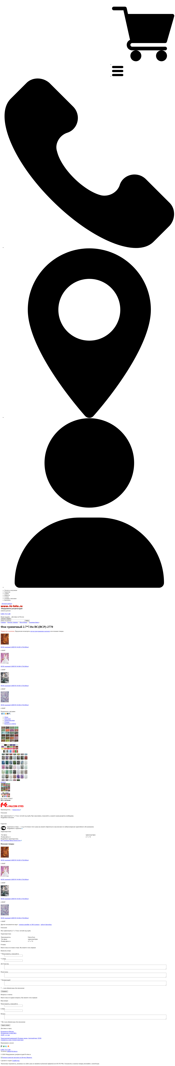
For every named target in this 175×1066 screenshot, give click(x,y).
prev (2, 782)
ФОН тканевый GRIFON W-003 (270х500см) (15, 685)
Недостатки (4, 972)
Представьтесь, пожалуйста (10, 954)
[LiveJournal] (10, 713)
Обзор (6, 717)
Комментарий (5, 980)
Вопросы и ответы (10, 723)
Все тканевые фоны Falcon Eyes (11, 840)
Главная (3, 622)
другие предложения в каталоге (40, 631)
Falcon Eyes (16, 809)
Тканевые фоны (34, 622)
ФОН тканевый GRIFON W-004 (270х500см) (15, 705)
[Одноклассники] (6, 713)
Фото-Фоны (23, 622)
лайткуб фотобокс (46, 924)
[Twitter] (4, 713)
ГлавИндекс (16, 1060)
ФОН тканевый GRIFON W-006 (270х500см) (15, 666)
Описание (7, 719)
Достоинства (5, 964)
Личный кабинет (7, 603)
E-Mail (3, 959)
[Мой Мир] (8, 713)
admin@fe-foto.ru (12, 1051)
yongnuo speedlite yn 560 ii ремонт (29, 924)
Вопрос (3, 1014)
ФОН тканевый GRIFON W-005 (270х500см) (15, 647)
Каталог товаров (12, 622)
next (4, 782)
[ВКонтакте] (2, 713)
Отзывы (6, 722)
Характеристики (9, 720)
